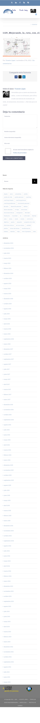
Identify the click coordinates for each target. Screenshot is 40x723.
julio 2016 (7, 430)
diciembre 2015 (8, 465)
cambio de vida (8, 197)
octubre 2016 (8, 414)
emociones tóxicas (9, 212)
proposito (19, 222)
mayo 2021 (7, 263)
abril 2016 (7, 445)
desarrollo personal (16, 206)
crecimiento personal (23, 203)
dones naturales (8, 209)
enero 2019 (7, 334)
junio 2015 (7, 495)
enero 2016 (7, 460)
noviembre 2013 (9, 591)
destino (26, 206)
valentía (12, 231)
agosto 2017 (7, 364)
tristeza (6, 231)
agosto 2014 (7, 546)
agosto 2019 (7, 309)
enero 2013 (7, 642)
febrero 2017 (7, 394)
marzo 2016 (7, 450)
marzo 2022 (7, 258)
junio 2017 (7, 374)
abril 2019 (7, 324)
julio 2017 (7, 369)
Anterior (34, 24)
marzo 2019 (7, 329)
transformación (26, 228)
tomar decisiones (14, 228)
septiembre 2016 (9, 420)
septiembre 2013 (9, 601)
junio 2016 (7, 435)
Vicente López (10, 60)
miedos (22, 219)
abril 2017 (7, 384)
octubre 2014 (8, 536)
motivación (30, 219)
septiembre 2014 (9, 541)
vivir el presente (26, 231)
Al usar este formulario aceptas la (23, 151)
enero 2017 (7, 399)
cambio (26, 194)
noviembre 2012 (9, 652)
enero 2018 (7, 344)
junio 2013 (7, 616)
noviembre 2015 (8, 470)
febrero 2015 (7, 515)
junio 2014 (7, 556)
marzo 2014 (7, 571)
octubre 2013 (8, 596)
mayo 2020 (7, 288)
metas (10, 219)
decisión (6, 206)
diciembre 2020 (8, 273)
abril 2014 (7, 566)
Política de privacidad (19, 153)
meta (5, 219)
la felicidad (27, 216)
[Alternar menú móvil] (36, 14)
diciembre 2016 (8, 404)
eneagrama (19, 212)
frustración (7, 216)
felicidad (27, 212)
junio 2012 (7, 677)
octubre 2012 (8, 657)
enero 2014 (7, 581)
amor (11, 194)
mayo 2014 (7, 561)
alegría (6, 194)
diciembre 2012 (8, 647)
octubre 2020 (8, 278)
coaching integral (8, 200)
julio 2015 (6, 490)
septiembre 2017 (9, 359)
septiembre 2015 (9, 480)
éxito (34, 231)
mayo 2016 (7, 440)
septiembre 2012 (9, 662)
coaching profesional (9, 203)
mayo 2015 (7, 500)
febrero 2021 (7, 268)
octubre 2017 (8, 354)
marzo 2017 (7, 389)
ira (20, 216)
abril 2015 (7, 505)
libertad (34, 216)
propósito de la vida (29, 222)
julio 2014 (7, 551)
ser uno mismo (20, 225)
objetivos (6, 222)
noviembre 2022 (9, 248)
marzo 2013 (7, 631)
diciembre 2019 (8, 298)
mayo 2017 (7, 379)
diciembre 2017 (8, 349)
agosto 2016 (7, 425)
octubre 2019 (8, 303)
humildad (14, 216)
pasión (13, 222)
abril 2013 (7, 626)
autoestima (18, 194)
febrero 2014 (7, 576)
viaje (18, 231)
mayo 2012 (7, 682)
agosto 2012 (7, 667)
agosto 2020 (7, 283)
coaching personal (21, 200)
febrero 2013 (7, 636)
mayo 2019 (7, 319)
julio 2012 (7, 672)
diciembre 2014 (8, 525)
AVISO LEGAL (23, 702)
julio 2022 (7, 253)
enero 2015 (7, 520)
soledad (29, 225)
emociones (24, 209)
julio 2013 (7, 611)
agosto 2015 (7, 485)
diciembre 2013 (8, 586)
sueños (6, 228)
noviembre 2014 (9, 531)
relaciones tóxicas (9, 225)
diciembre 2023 (8, 243)
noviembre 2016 (9, 409)
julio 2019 (7, 314)
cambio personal (19, 197)
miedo (16, 219)
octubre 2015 (7, 475)
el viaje (17, 209)
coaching (28, 197)
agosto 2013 (7, 606)
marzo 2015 (7, 510)
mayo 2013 (7, 621)
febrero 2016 (7, 455)
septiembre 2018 (9, 339)
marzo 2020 (7, 293)
